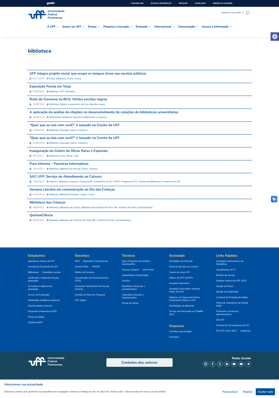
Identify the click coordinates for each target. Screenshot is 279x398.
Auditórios (245, 330)
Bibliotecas (33, 272)
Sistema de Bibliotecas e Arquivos (90, 117)
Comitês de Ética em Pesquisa (90, 294)
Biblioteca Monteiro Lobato (73, 194)
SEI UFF (220, 319)
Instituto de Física (127, 207)
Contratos (174, 337)
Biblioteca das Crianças (48, 202)
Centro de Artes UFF (179, 272)
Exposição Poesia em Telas (50, 86)
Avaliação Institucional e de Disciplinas (229, 263)
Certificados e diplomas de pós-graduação (44, 279)
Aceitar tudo (265, 392)
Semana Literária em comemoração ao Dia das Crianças (72, 189)
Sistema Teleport (130, 269)
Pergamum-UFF (129, 181)
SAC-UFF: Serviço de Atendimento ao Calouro (66, 176)
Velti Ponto (148, 269)
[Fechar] (277, 381)
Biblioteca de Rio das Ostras (74, 168)
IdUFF (117, 181)
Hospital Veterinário (179, 283)
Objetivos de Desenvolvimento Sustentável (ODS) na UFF (184, 299)
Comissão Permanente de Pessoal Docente (92, 288)
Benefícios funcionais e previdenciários (133, 288)
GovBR (51, 3)
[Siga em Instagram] (205, 364)
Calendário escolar (51, 272)
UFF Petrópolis (67, 91)
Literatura (83, 130)
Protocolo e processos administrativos (227, 313)
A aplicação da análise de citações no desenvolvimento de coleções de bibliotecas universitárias (104, 112)
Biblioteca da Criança (70, 207)
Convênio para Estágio (180, 331)
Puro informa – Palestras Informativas (59, 163)
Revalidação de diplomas (181, 305)
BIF (116, 207)
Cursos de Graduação (38, 294)
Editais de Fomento (84, 272)
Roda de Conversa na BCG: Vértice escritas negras (68, 99)
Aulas (52, 78)
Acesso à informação (161, 3)
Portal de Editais (36, 317)
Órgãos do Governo (222, 3)
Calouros (74, 181)
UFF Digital (80, 300)
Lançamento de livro (78, 104)
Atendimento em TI (226, 269)
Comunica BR (137, 3)
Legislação (200, 3)
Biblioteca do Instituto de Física (97, 207)
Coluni (91, 194)
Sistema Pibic (81, 266)
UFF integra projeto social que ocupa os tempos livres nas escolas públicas (88, 73)
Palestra (93, 168)
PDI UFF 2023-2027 (226, 330)
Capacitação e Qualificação (135, 275)
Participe (183, 3)
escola (78, 78)
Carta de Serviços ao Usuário (183, 266)
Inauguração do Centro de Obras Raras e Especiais (69, 150)
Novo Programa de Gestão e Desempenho (136, 263)
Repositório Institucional (95, 261)
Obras (69, 155)
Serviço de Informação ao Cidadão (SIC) (186, 313)
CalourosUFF (86, 181)
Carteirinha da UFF (103, 181)
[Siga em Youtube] (234, 364)
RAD (77, 261)
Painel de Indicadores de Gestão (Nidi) (232, 304)
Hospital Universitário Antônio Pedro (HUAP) (184, 290)
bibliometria (55, 117)
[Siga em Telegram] (248, 364)
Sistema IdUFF (35, 322)
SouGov (126, 280)
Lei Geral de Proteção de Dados (232, 297)
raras (76, 155)
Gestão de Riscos (224, 286)
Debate (63, 104)
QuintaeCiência (145, 207)
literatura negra (97, 104)
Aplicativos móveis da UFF (41, 261)
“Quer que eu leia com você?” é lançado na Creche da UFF (75, 125)
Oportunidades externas (40, 305)
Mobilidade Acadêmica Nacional (43, 300)
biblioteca (61, 78)
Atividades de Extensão (181, 261)
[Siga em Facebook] (213, 364)
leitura (73, 130)
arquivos (53, 181)
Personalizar (230, 392)
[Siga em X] (220, 364)
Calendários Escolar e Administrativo (133, 296)
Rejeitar (248, 392)
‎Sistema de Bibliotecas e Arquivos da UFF (160, 181)
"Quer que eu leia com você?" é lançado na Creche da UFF (75, 138)
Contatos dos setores (139, 362)
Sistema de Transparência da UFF (233, 325)
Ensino (70, 78)
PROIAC (96, 266)
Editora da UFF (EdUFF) (181, 277)
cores (62, 155)
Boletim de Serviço (225, 275)
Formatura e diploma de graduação (40, 288)
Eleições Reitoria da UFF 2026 (231, 280)
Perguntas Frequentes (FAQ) (42, 311)
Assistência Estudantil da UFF (43, 266)
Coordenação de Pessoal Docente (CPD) (91, 279)
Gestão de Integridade (227, 291)
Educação (64, 130)
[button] (275, 36)
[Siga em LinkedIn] (227, 364)
